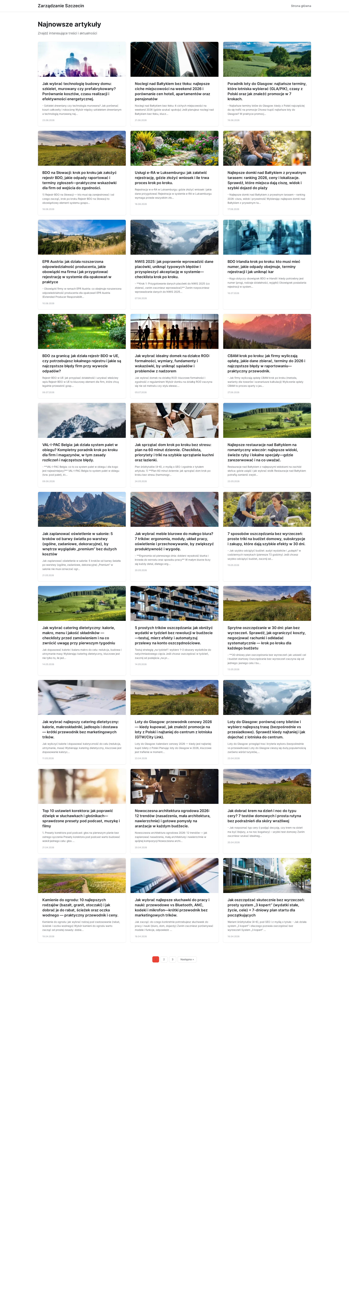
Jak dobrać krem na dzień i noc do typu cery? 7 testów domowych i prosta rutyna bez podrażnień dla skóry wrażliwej (264, 816)
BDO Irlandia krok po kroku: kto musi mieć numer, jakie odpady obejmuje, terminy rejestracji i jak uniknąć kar (264, 266)
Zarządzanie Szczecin (61, 5)
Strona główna (301, 6)
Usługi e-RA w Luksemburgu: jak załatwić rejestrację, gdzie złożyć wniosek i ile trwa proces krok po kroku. (172, 177)
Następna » (187, 959)
